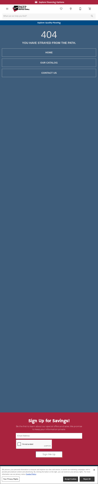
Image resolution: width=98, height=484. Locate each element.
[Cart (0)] (90, 9)
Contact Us (49, 73)
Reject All (87, 479)
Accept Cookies (70, 479)
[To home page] (21, 8)
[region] (49, 475)
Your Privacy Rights (10, 479)
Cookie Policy (31, 474)
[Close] (94, 469)
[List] (61, 9)
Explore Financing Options (51, 2)
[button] (7, 9)
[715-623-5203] (80, 9)
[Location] (71, 9)
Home (49, 52)
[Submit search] (92, 16)
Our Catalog (49, 62)
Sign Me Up (49, 454)
